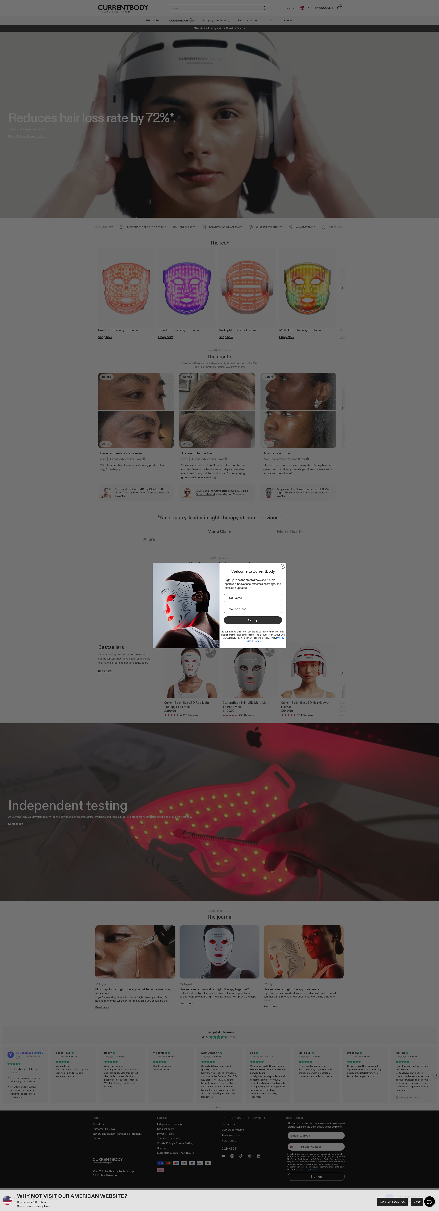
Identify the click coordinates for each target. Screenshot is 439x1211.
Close (417, 1201)
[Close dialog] (283, 566)
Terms (257, 640)
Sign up (253, 620)
